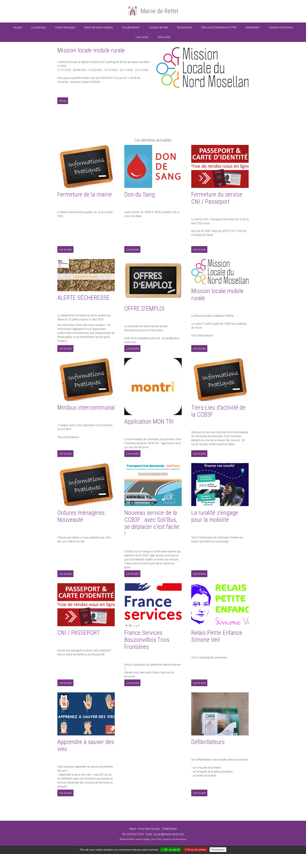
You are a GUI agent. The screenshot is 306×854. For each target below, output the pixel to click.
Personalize (218, 849)
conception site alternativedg (174, 839)
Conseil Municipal (65, 27)
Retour (63, 101)
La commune (38, 27)
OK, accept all (171, 849)
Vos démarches (131, 27)
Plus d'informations (68, 437)
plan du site (156, 839)
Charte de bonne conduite (98, 27)
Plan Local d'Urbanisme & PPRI (219, 27)
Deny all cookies (196, 849)
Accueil (17, 27)
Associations (184, 27)
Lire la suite (65, 249)
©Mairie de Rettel (127, 839)
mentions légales (142, 839)
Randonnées (253, 27)
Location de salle (158, 27)
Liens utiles (142, 37)
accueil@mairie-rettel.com (169, 834)
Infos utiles (164, 37)
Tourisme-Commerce (281, 27)
